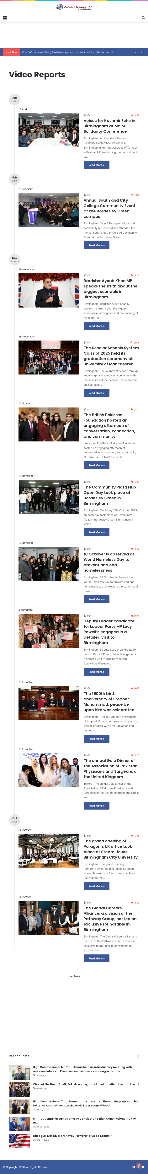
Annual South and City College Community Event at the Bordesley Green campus (109, 208)
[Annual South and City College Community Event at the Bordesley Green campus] (48, 210)
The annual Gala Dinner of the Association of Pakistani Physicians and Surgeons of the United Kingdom (111, 768)
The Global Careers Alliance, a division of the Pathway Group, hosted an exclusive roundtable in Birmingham (110, 918)
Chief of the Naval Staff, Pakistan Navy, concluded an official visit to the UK (86, 1084)
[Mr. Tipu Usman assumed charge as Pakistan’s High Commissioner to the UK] (19, 1124)
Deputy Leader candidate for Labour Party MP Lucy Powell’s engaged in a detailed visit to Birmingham (109, 631)
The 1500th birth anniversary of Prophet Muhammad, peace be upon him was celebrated (109, 702)
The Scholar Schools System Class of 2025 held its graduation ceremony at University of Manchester (111, 356)
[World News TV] (74, 7)
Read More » (96, 165)
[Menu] (5, 17)
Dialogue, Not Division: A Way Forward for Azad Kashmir (72, 1136)
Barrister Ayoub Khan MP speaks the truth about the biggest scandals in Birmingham (110, 289)
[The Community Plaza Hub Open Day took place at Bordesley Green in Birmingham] (48, 497)
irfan (89, 115)
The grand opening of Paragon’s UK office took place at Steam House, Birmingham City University (111, 849)
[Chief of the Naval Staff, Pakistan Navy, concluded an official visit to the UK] (19, 1089)
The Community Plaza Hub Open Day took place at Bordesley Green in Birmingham (110, 495)
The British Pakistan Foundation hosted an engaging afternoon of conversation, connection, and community (109, 425)
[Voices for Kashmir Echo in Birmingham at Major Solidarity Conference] (48, 130)
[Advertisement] (74, 34)
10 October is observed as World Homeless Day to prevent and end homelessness (109, 562)
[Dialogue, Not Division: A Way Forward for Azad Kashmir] (19, 1141)
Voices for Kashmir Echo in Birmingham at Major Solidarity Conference (109, 126)
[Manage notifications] (139, 1165)
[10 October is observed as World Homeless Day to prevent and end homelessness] (48, 564)
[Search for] (143, 17)
